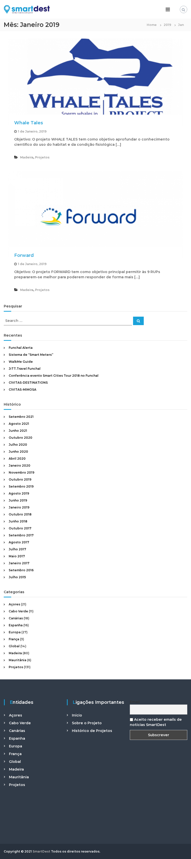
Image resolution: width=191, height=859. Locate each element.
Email (135, 702)
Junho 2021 (18, 430)
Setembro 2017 (21, 535)
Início (77, 715)
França (14, 639)
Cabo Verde (18, 611)
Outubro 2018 (20, 514)
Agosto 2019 (19, 493)
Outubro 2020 (20, 437)
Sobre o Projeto (87, 723)
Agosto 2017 (19, 542)
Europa (15, 632)
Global (14, 646)
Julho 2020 (18, 444)
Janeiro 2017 (19, 563)
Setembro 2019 (21, 486)
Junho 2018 (18, 521)
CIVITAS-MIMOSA (22, 389)
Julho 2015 (17, 577)
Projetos (42, 157)
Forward (24, 255)
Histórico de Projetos (92, 730)
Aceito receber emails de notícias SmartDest (156, 722)
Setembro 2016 (21, 570)
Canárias (16, 618)
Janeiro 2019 (19, 507)
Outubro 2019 (20, 479)
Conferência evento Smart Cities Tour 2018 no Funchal (53, 375)
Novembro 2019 (21, 472)
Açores (14, 604)
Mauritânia (17, 660)
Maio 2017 (17, 556)
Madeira (26, 157)
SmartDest (41, 851)
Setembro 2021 (21, 417)
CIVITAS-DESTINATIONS (28, 382)
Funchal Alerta (21, 348)
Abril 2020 (17, 458)
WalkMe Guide (21, 361)
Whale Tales (28, 123)
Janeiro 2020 (19, 465)
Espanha (16, 625)
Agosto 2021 (19, 424)
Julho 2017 (17, 549)
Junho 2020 (18, 451)
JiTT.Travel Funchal (25, 368)
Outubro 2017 (20, 528)
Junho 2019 (18, 500)
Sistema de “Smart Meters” (31, 355)
